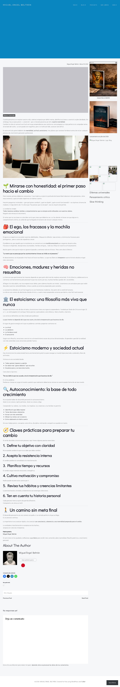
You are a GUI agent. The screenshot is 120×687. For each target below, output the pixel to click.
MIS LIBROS (105, 5)
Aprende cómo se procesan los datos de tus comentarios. (50, 665)
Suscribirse (112, 683)
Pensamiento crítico (100, 197)
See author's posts (28, 560)
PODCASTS (93, 5)
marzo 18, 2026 (84, 64)
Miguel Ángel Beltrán (73, 64)
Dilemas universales (9, 115)
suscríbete (33, 538)
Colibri (83, 682)
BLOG (82, 5)
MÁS (113, 5)
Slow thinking (96, 201)
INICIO (75, 5)
